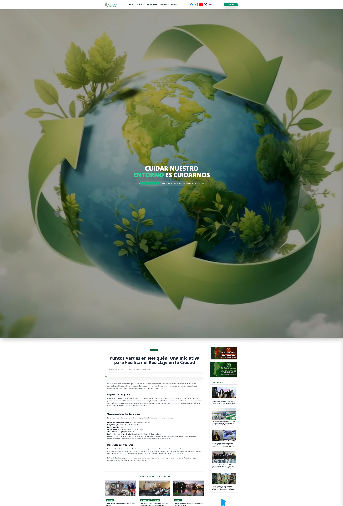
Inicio (131, 4)
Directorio (174, 4)
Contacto (231, 4)
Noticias (139, 4)
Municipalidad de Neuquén (125, 384)
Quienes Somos (152, 4)
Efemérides (164, 4)
